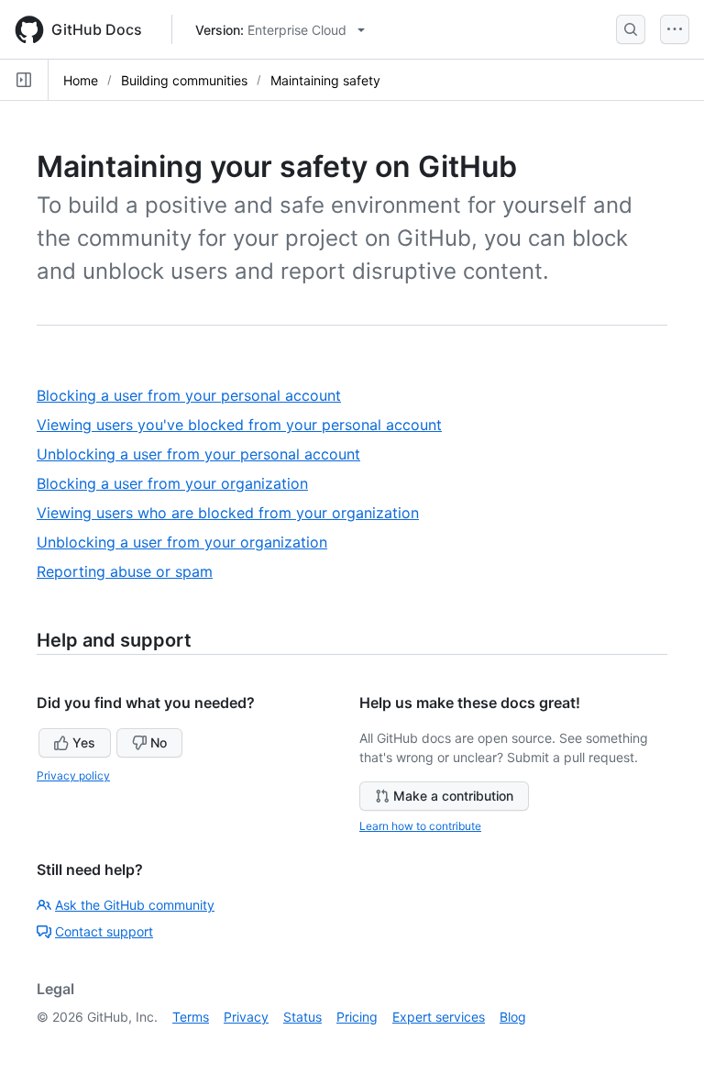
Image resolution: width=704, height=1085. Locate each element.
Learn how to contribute (420, 826)
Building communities (184, 80)
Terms (190, 1016)
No (158, 742)
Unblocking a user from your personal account (205, 454)
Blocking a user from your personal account (196, 395)
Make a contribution (453, 795)
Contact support (104, 931)
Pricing (357, 1016)
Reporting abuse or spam (131, 571)
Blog (513, 1016)
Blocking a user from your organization (179, 483)
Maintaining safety (325, 80)
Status (302, 1016)
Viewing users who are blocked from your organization (235, 513)
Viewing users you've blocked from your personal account (246, 425)
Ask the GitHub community (134, 905)
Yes (83, 742)
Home (80, 80)
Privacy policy (73, 775)
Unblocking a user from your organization (189, 542)
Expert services (438, 1016)
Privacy (246, 1016)
